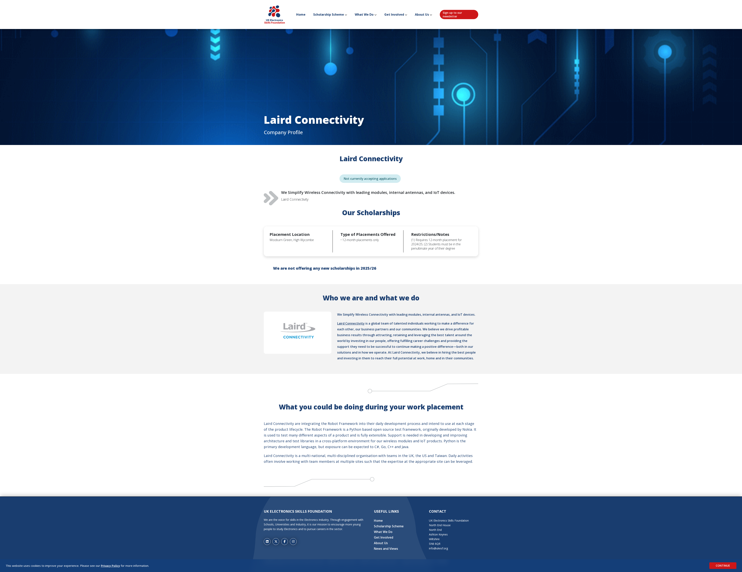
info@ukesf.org (438, 548)
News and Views (386, 548)
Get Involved (394, 14)
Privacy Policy (110, 566)
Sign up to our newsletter (452, 14)
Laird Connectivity (351, 323)
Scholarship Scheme (328, 14)
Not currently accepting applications (370, 178)
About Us (422, 14)
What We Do (364, 14)
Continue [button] (723, 565)
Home (300, 14)
